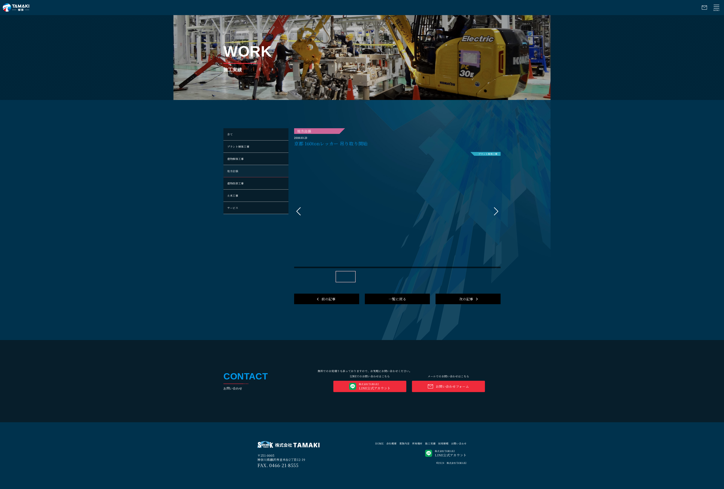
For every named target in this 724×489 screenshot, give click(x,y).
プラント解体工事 (238, 146)
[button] (496, 211)
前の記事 (328, 298)
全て (230, 134)
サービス (232, 208)
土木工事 (232, 195)
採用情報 (443, 443)
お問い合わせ (459, 443)
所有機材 (417, 443)
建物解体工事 (235, 159)
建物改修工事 (235, 183)
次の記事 (466, 298)
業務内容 (404, 443)
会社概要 (391, 443)
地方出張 (232, 171)
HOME (379, 443)
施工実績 (430, 443)
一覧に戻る (397, 298)
